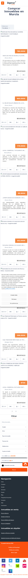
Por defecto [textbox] (5, 28)
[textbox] (14, 427)
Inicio (2, 481)
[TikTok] (10, 566)
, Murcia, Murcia (8, 58)
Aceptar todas (14, 295)
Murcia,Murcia (7, 152)
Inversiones (4, 505)
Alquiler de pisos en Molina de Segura (10, 538)
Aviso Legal (14, 552)
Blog (2, 495)
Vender (2, 487)
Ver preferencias (14, 303)
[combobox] (6, 28)
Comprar (3, 484)
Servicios (3, 489)
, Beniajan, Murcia (8, 342)
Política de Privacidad (14, 547)
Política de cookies (14, 550)
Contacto (3, 500)
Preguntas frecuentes (6, 497)
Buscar (14, 469)
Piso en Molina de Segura (7, 520)
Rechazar (14, 299)
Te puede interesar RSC (7, 543)
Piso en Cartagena (5, 523)
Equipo (2, 492)
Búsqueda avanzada (9, 465)
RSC (2, 502)
